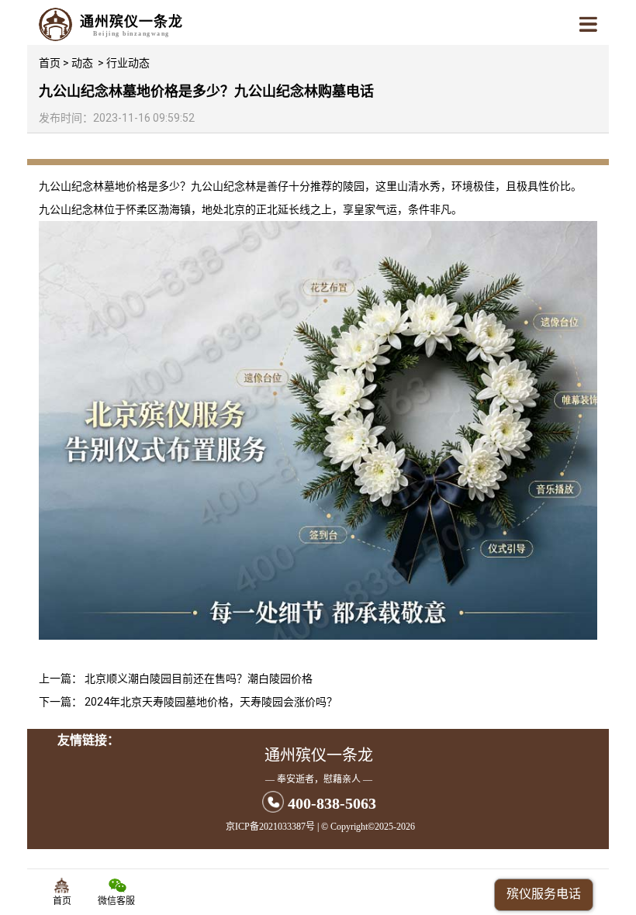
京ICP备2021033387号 (270, 826)
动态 (82, 63)
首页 (49, 63)
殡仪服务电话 (543, 893)
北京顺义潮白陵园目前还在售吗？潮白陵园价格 (199, 678)
